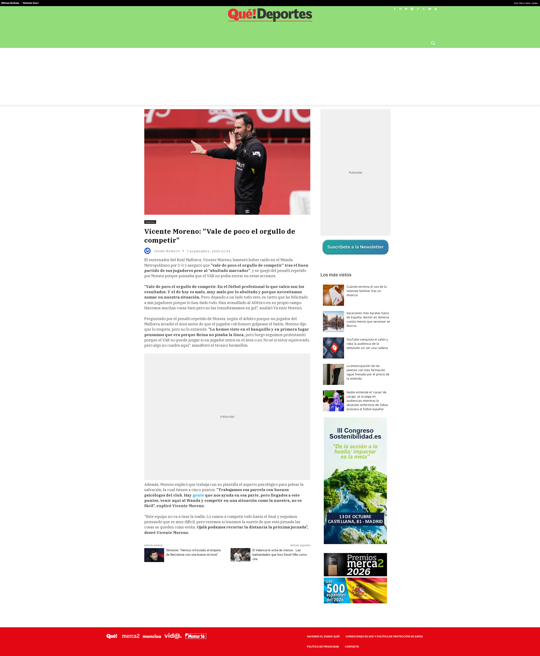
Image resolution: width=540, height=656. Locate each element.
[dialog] (270, 328)
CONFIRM (241, 389)
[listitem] (270, 317)
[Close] (343, 260)
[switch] (322, 327)
